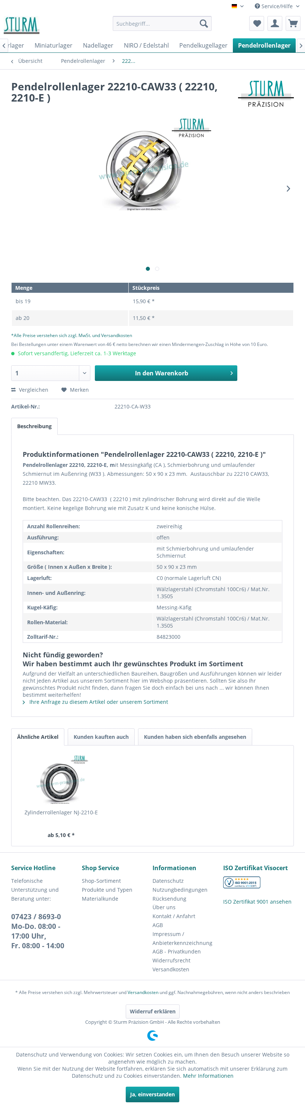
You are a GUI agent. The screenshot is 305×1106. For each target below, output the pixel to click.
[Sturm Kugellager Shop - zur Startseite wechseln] (21, 25)
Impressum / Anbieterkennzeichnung (182, 938)
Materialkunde (100, 898)
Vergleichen (32, 389)
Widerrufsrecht (171, 960)
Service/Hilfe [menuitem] (277, 6)
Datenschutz (168, 880)
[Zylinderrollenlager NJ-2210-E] (61, 779)
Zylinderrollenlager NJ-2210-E (61, 812)
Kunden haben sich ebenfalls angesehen (195, 736)
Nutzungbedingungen (180, 889)
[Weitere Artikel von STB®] (266, 94)
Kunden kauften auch (101, 736)
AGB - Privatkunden (176, 951)
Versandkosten (170, 969)
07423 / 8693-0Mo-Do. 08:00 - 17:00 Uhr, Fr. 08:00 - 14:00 (37, 931)
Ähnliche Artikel (37, 736)
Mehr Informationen (208, 1075)
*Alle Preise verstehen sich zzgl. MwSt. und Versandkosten (71, 335)
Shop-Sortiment (101, 880)
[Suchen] (204, 23)
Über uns (164, 907)
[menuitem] (162, 23)
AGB (157, 925)
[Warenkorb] (293, 23)
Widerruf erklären (153, 1011)
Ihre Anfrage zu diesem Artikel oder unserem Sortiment (98, 701)
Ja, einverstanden (152, 1094)
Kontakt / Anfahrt (173, 916)
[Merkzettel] (256, 23)
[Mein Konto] (274, 23)
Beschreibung (34, 426)
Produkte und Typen (107, 889)
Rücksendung (169, 898)
